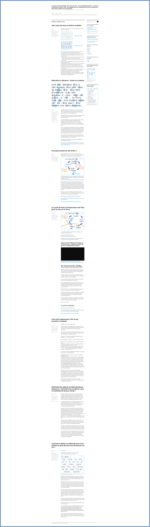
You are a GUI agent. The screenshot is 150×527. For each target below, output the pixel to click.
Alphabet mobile (54, 30)
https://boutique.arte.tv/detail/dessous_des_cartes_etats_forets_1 (71, 196)
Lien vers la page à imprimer (78, 35)
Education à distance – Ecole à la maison (68, 80)
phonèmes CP (56, 459)
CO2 (55, 156)
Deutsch (60, 13)
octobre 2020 (89, 53)
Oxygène (56, 159)
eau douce (54, 215)
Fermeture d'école (54, 115)
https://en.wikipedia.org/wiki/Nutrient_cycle (68, 307)
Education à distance (54, 113)
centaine (57, 327)
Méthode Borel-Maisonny (55, 397)
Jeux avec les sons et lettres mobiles (66, 25)
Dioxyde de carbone (55, 157)
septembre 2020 (89, 54)
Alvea (65, 109)
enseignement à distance (55, 114)
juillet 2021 (88, 48)
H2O (55, 158)
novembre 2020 (89, 52)
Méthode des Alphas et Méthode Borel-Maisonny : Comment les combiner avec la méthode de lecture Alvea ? (68, 389)
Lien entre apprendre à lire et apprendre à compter (65, 320)
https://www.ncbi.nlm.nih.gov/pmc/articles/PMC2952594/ (70, 313)
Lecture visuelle (56, 216)
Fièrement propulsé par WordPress (63, 523)
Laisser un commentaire (55, 36)
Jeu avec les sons (56, 32)
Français (56, 13)
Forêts (53, 158)
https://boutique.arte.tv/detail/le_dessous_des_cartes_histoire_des (71, 198)
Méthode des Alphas (54, 398)
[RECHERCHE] (97, 21)
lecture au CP (53, 458)
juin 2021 (88, 49)
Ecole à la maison (56, 112)
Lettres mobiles (56, 35)
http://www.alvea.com (65, 479)
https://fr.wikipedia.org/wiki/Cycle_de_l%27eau (68, 236)
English (53, 13)
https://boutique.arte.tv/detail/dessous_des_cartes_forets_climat (71, 201)
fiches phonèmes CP (55, 457)
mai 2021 (88, 50)
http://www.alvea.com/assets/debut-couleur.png (68, 453)
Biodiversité (53, 156)
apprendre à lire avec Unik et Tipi (73, 109)
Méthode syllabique (54, 399)
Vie (54, 218)
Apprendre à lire (54, 31)
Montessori (53, 329)
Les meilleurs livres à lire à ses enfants (92, 33)
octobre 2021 (89, 47)
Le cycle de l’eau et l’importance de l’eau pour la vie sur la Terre (68, 208)
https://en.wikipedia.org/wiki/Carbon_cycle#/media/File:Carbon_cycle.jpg (72, 179)
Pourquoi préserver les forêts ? (64, 151)
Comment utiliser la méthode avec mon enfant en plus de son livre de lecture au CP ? (68, 445)
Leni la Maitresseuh (89, 41)
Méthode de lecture (54, 117)
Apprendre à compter (54, 326)
